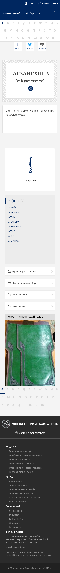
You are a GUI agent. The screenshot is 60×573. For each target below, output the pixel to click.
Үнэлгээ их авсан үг (19, 485)
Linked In (16, 527)
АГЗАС (12, 231)
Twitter (15, 514)
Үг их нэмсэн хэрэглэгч (21, 493)
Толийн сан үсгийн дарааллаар (25, 455)
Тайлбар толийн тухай (21, 471)
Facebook (17, 510)
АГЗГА (12, 235)
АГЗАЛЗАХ (13, 212)
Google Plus (18, 518)
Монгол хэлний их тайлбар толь (21, 13)
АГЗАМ (11, 217)
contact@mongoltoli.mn (32, 432)
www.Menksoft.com (16, 547)
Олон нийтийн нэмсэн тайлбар (25, 467)
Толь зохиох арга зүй (20, 451)
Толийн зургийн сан (19, 459)
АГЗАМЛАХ (14, 221)
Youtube (16, 523)
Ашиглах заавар (50, 3)
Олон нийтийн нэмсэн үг (22, 463)
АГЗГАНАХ (13, 240)
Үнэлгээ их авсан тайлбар (22, 489)
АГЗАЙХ (12, 207)
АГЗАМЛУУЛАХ (16, 226)
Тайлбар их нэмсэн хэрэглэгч (24, 497)
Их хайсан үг (15, 480)
